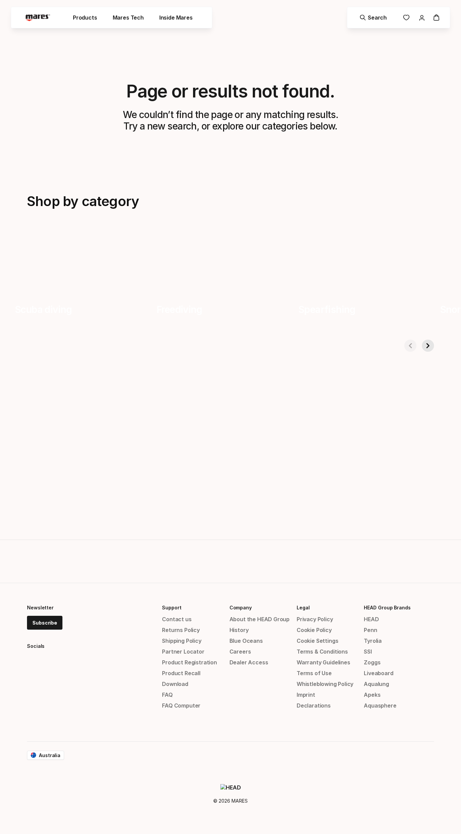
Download (175, 684)
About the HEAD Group (259, 619)
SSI (368, 651)
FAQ (167, 694)
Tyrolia (373, 640)
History (239, 630)
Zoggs (372, 662)
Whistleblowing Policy (325, 684)
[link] (406, 17)
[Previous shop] (410, 346)
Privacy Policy (315, 619)
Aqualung (376, 684)
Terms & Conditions (322, 651)
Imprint (306, 694)
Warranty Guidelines (323, 662)
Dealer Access (248, 662)
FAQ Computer (181, 705)
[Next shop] (428, 346)
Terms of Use (314, 673)
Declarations (314, 705)
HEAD (371, 619)
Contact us (176, 619)
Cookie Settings (317, 640)
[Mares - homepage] (38, 17)
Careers (240, 651)
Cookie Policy (314, 630)
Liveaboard (378, 673)
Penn (370, 630)
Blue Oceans (246, 640)
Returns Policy (181, 630)
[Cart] (436, 17)
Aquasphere (380, 705)
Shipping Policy (181, 640)
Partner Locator (183, 651)
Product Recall (181, 673)
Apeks (372, 694)
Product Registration (189, 662)
